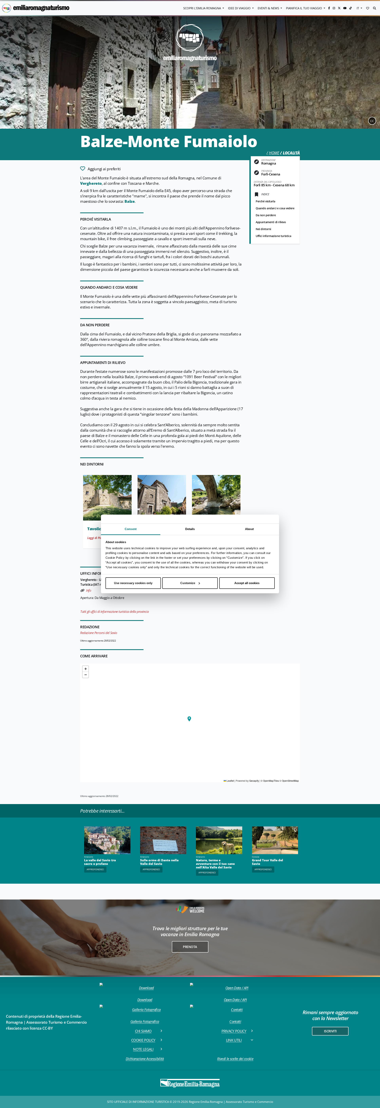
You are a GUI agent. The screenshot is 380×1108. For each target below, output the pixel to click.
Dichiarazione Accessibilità (145, 1058)
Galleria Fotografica (144, 1021)
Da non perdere (266, 215)
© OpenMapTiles (270, 780)
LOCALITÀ (291, 152)
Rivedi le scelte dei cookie (235, 1058)
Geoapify (254, 780)
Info (88, 590)
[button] (367, 8)
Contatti (235, 1021)
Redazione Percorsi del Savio (98, 633)
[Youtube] (345, 8)
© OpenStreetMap (289, 780)
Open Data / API (235, 999)
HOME (274, 152)
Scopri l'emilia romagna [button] (202, 8)
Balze (129, 201)
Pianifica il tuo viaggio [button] (304, 8)
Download (144, 999)
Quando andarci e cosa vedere (275, 208)
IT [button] (358, 8)
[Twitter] (339, 8)
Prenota (190, 947)
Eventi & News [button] (269, 8)
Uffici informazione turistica (273, 236)
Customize (187, 583)
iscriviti (330, 1031)
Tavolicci (95, 528)
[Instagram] (334, 8)
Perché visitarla (265, 201)
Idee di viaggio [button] (239, 8)
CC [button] (372, 121)
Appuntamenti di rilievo (271, 222)
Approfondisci (95, 869)
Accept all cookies (246, 583)
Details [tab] (190, 529)
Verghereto (91, 183)
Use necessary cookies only (133, 583)
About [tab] (249, 529)
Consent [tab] (131, 529)
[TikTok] (350, 8)
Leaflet (230, 780)
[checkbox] (100, 168)
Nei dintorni (263, 229)
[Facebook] (329, 8)
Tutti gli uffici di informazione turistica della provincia (114, 611)
